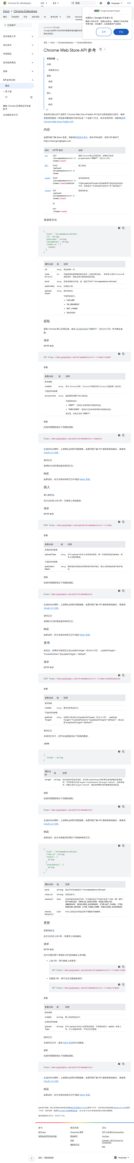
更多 (54, 3)
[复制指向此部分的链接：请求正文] (54, 460)
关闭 (104, 32)
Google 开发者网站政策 (68, 1111)
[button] (15, 36)
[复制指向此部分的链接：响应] (51, 473)
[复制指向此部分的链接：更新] (52, 923)
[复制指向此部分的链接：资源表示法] (59, 220)
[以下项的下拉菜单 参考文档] (61, 16)
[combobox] (83, 3)
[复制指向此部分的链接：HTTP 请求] (56, 346)
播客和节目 (74, 1144)
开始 (121, 32)
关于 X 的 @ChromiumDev (113, 1132)
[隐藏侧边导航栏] (31, 1158)
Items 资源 (85, 479)
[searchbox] (17, 25)
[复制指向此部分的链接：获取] (52, 321)
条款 (40, 1157)
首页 (45, 42)
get (46, 155)
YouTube (105, 1136)
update (48, 190)
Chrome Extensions (25, 11)
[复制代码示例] (123, 228)
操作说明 (35, 17)
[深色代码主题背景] (119, 228)
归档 (72, 1140)
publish (48, 178)
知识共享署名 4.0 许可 (79, 1108)
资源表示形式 (81, 137)
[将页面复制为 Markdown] (100, 49)
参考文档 (54, 17)
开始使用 (15, 17)
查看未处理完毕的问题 (47, 1136)
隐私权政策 (49, 1157)
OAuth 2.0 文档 (51, 452)
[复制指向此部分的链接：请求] (51, 340)
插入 (46, 165)
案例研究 (74, 1136)
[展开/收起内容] (57, 59)
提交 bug (42, 1132)
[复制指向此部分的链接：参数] (50, 367)
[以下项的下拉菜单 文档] (47, 3)
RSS (103, 1147)
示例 (68, 17)
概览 (5, 17)
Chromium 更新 (76, 1132)
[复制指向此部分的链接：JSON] (51, 743)
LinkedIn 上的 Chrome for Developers (112, 1141)
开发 (25, 17)
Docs (6, 11)
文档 (42, 3)
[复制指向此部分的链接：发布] (52, 643)
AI (45, 17)
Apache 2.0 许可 (120, 1108)
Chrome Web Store (83, 17)
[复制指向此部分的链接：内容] (52, 129)
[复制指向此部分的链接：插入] (52, 487)
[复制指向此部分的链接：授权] (50, 421)
